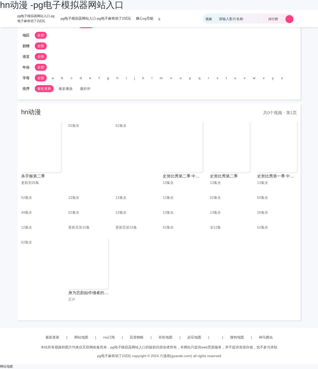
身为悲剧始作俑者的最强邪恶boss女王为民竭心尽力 (88, 293)
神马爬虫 (266, 337)
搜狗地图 (237, 337)
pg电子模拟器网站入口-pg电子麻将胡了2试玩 (35, 18)
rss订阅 (109, 337)
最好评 (85, 89)
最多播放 (66, 89)
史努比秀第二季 (224, 176)
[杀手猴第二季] (41, 146)
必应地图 (194, 337)
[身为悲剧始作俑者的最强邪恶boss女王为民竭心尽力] (88, 263)
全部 (40, 35)
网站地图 (81, 337)
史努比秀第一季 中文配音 (277, 176)
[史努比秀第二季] (230, 146)
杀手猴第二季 (33, 176)
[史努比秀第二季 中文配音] (182, 146)
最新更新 (52, 337)
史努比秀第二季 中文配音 (182, 176)
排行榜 (273, 19)
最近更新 (44, 89)
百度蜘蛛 (137, 337)
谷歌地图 (165, 337)
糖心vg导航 (145, 18)
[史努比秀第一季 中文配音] (277, 146)
